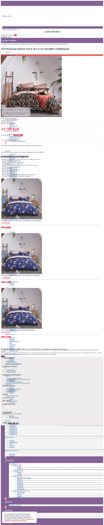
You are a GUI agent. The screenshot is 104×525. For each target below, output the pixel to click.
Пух (11, 343)
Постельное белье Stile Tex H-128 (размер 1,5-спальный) (21, 220)
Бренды (7, 52)
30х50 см (20, 479)
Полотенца (12, 464)
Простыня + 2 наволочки (17, 141)
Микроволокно (14, 341)
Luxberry (12, 157)
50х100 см (20, 483)
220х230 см (13, 177)
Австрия (12, 454)
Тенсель (12, 346)
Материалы (16, 471)
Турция (19, 496)
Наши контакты (10, 369)
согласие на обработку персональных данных (19, 519)
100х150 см (20, 489)
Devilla (19, 467)
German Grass (14, 417)
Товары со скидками (11, 362)
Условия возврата (11, 372)
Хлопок (12, 338)
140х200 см (13, 429)
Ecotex (12, 416)
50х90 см (20, 481)
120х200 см (13, 427)
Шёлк (11, 347)
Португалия (13, 126)
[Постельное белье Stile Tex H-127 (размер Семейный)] (31, 116)
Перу (11, 399)
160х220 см (13, 171)
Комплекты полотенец (24, 478)
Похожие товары (22, 157)
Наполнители (9, 334)
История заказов (10, 390)
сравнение (15, 140)
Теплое (12, 285)
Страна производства (11, 119)
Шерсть (12, 392)
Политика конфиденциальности (14, 381)
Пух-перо (13, 344)
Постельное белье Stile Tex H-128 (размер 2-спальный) (20, 275)
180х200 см (13, 432)
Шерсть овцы (14, 351)
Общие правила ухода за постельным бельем (18, 379)
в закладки (6, 140)
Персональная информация (13, 389)
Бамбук (12, 339)
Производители (10, 361)
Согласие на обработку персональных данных (18, 383)
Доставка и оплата (11, 370)
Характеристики (7, 157)
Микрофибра (14, 442)
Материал (8, 384)
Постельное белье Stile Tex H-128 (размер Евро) (18, 330)
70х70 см (13, 331)
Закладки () (9, 391)
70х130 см (20, 485)
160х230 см (13, 172)
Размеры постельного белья (13, 378)
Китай (12, 124)
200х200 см (13, 434)
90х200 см (13, 426)
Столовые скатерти (15, 505)
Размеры (8, 420)
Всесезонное (14, 281)
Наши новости (10, 380)
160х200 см (13, 431)
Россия (12, 402)
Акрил (12, 387)
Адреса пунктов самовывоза (13, 363)
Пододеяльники (15, 138)
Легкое (12, 283)
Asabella (12, 55)
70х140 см (20, 487)
